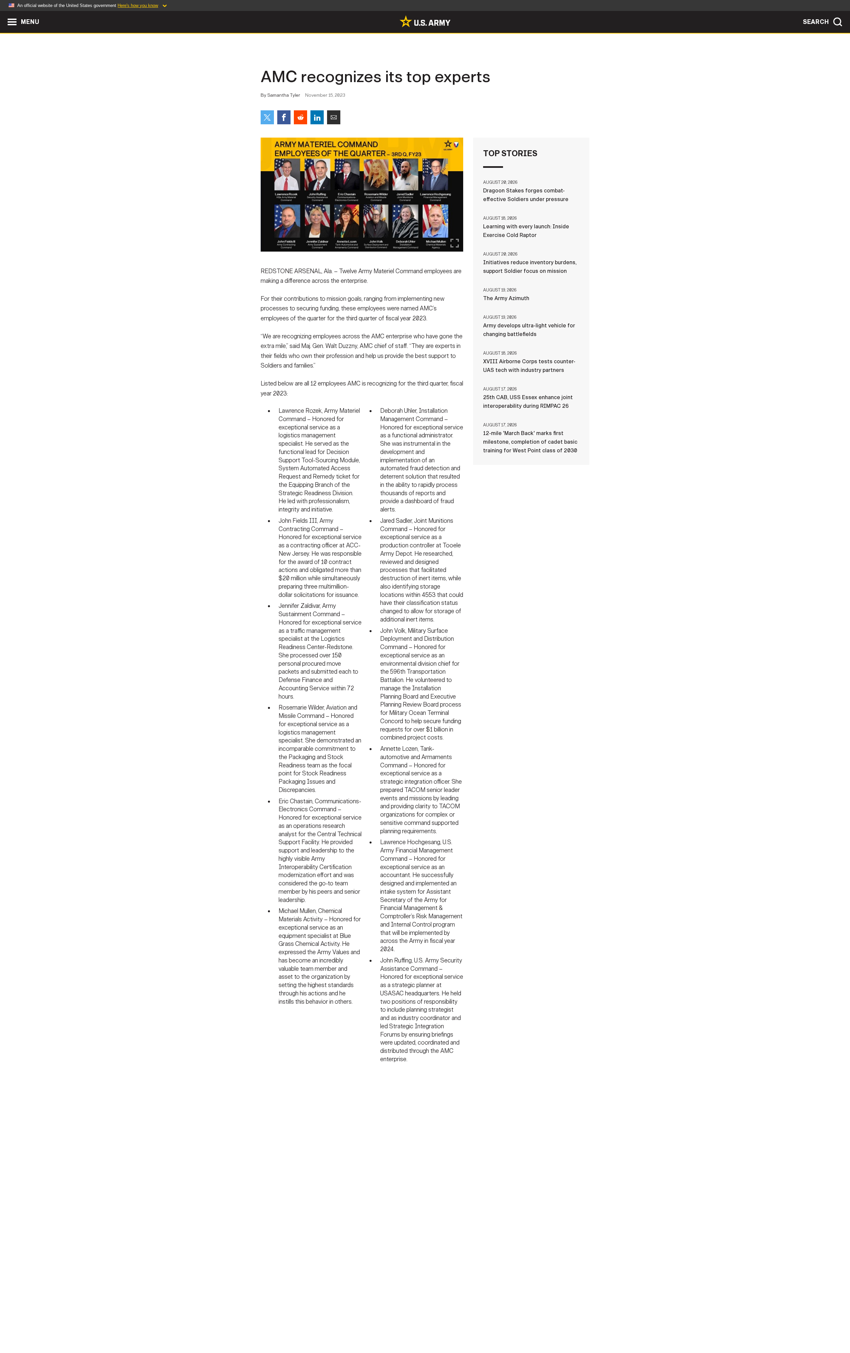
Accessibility (430, 1323)
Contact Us (311, 1323)
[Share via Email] (333, 117)
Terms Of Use (385, 1323)
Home (279, 1323)
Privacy (347, 1323)
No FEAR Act (497, 1323)
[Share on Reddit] (300, 117)
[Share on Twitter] (267, 117)
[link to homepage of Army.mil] (425, 21)
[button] (3, 14)
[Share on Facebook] (284, 117)
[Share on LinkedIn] (317, 117)
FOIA (465, 1323)
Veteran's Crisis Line (550, 1323)
